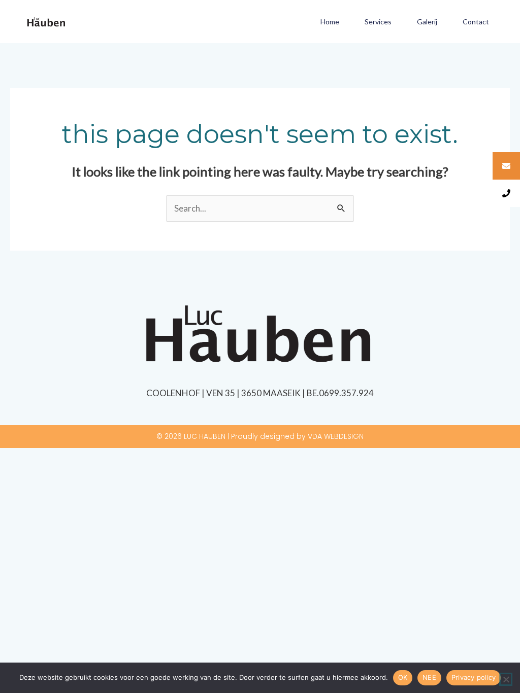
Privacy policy (473, 677)
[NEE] (505, 679)
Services (378, 21)
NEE (429, 677)
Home (329, 21)
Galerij (427, 21)
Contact (476, 21)
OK (403, 677)
